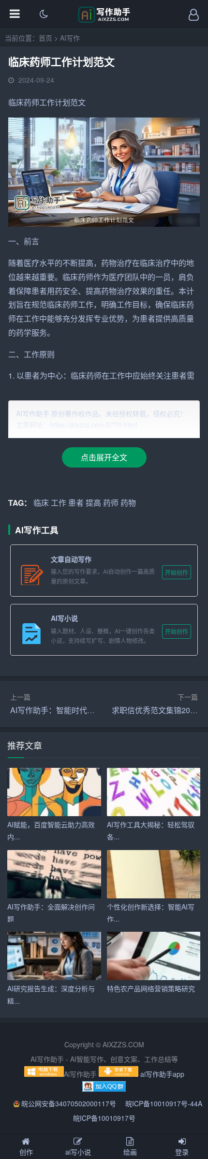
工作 (47, 102)
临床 (16, 102)
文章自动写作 (71, 559)
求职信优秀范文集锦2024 (155, 710)
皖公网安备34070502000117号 (69, 1103)
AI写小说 (64, 618)
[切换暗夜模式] (43, 14)
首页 (45, 38)
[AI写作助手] (104, 20)
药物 (109, 262)
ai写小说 (78, 1152)
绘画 (130, 1152)
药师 (31, 102)
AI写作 (70, 38)
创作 (26, 1152)
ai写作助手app (162, 1074)
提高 (85, 262)
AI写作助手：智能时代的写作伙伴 (68, 710)
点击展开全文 (104, 457)
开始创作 (176, 572)
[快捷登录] (193, 14)
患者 (39, 290)
